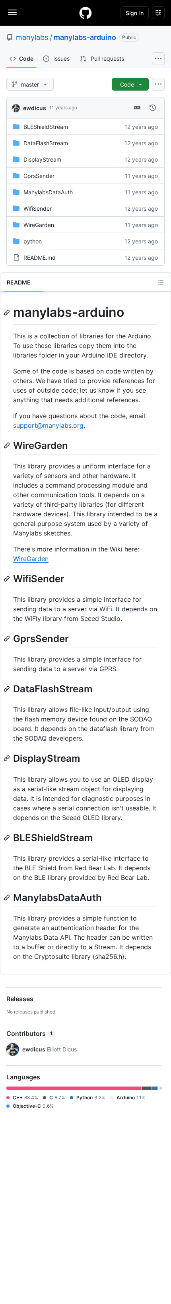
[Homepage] (85, 12)
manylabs (32, 37)
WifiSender (37, 208)
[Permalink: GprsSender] (7, 638)
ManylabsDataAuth (48, 192)
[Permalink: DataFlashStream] (7, 688)
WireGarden (38, 224)
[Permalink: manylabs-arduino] (7, 312)
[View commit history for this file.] (152, 107)
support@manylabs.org (48, 425)
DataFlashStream (45, 143)
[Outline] (160, 282)
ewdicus (34, 108)
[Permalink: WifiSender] (7, 578)
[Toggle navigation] (12, 12)
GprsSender (38, 175)
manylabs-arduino (85, 37)
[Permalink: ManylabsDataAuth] (7, 897)
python (32, 241)
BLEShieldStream (45, 126)
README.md (39, 257)
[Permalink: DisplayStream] (7, 758)
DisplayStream (42, 159)
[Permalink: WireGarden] (7, 445)
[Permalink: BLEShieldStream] (7, 837)
